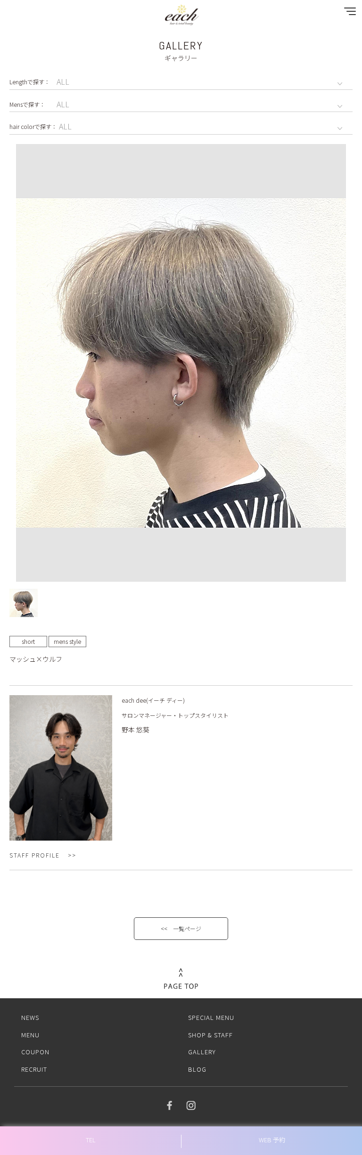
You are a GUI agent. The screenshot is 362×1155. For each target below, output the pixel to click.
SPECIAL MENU (211, 1017)
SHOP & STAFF (210, 1034)
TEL (91, 1139)
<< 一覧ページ (181, 928)
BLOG (197, 1069)
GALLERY (202, 1051)
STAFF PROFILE (34, 855)
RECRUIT (34, 1069)
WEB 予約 (272, 1139)
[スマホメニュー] (348, 13)
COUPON (35, 1051)
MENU (30, 1034)
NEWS (30, 1017)
